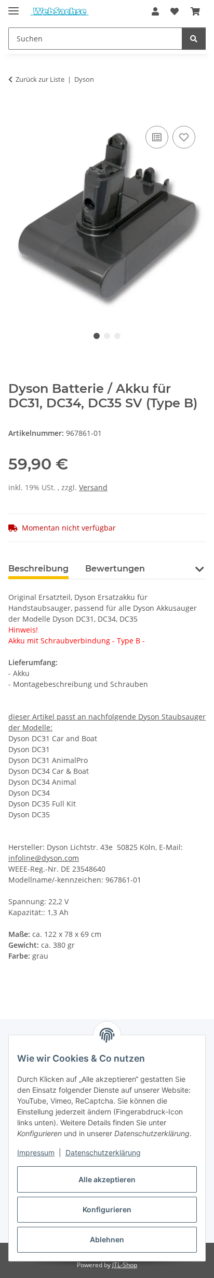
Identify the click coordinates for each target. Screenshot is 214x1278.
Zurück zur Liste (40, 79)
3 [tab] (117, 336)
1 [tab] (96, 336)
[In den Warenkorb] (16, 111)
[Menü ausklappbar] (13, 6)
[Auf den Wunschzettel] (183, 137)
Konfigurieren (107, 1209)
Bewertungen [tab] (115, 569)
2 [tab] (107, 336)
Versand (93, 487)
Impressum (36, 1152)
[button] (155, 11)
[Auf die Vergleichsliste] (156, 137)
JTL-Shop (124, 1264)
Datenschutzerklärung (103, 1152)
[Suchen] (194, 38)
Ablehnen (107, 1239)
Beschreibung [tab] (38, 569)
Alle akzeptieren (107, 1179)
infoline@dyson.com (43, 858)
